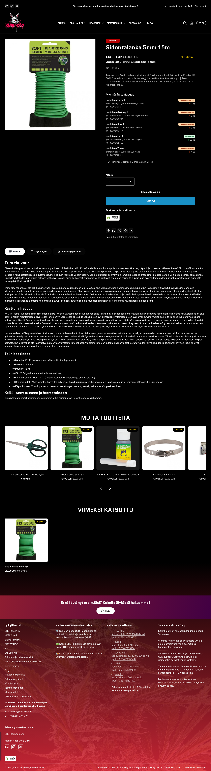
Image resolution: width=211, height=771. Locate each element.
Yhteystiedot (11, 692)
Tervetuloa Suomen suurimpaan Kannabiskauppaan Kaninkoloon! (105, 6)
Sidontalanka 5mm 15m (125, 237)
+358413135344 (115, 119)
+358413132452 (115, 143)
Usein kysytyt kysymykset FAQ (177, 6)
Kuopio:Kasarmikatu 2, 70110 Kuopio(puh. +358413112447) (127, 677)
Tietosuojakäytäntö (15, 674)
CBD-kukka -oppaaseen (86, 326)
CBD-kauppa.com (14, 733)
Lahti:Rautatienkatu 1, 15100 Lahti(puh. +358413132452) (126, 666)
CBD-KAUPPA (76, 23)
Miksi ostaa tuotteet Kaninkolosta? (23, 661)
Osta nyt (150, 201)
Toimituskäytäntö (14, 687)
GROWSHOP (135, 23)
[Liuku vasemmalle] (100, 488)
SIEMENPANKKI (114, 23)
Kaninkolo (17, 767)
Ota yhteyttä (200, 6)
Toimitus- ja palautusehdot (19, 657)
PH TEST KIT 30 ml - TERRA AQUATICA (118, 474)
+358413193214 (115, 107)
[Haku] (185, 23)
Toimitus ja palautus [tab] (71, 251)
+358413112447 (115, 131)
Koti (108, 237)
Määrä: (109, 174)
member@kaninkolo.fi (20, 711)
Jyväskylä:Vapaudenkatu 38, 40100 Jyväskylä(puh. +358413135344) (130, 655)
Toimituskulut (128, 61)
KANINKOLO (113, 41)
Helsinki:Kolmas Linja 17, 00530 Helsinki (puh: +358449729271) (128, 634)
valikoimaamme (115, 300)
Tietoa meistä (12, 665)
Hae (7, 648)
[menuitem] (29, 630)
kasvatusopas (80, 398)
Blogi (7, 670)
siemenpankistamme (41, 398)
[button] (184, 23)
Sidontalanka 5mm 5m (72, 474)
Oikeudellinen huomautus (18, 696)
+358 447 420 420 (18, 716)
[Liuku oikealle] (110, 488)
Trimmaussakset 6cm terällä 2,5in (26, 474)
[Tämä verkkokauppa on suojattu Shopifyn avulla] (113, 219)
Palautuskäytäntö (14, 678)
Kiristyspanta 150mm (164, 474)
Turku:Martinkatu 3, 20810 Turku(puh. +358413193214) (125, 645)
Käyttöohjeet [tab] (40, 251)
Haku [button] (107, 611)
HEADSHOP (95, 23)
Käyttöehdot (11, 683)
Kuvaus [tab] (16, 251)
